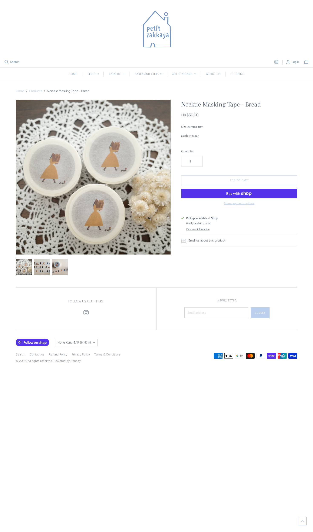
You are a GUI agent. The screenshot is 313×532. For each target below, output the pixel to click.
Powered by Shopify (67, 361)
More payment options (239, 203)
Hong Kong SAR (74, 342)
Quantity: (187, 151)
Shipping (237, 74)
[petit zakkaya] (156, 30)
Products (35, 91)
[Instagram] (276, 62)
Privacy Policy (81, 354)
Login (295, 62)
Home (73, 74)
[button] (302, 521)
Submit (260, 313)
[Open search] (6, 62)
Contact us (37, 354)
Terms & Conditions (107, 354)
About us (213, 74)
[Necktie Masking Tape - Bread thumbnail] (24, 267)
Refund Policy (58, 354)
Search (15, 62)
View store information (198, 229)
